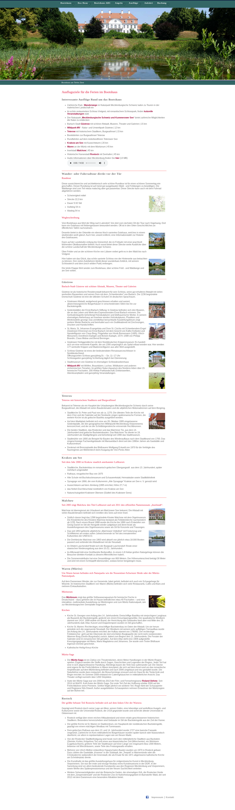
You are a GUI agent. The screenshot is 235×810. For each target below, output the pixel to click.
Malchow (81, 150)
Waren (70, 146)
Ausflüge (133, 3)
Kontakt (170, 797)
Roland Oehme (149, 681)
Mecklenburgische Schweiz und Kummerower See (108, 117)
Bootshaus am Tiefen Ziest (72, 82)
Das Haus (83, 3)
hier (117, 158)
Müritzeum (71, 597)
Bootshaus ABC (102, 3)
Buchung (162, 3)
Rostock (94, 154)
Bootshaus (66, 3)
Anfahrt (148, 3)
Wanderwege (90, 105)
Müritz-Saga (77, 660)
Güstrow (85, 124)
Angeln (119, 3)
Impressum (157, 797)
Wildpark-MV (73, 127)
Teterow (71, 131)
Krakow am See (75, 143)
